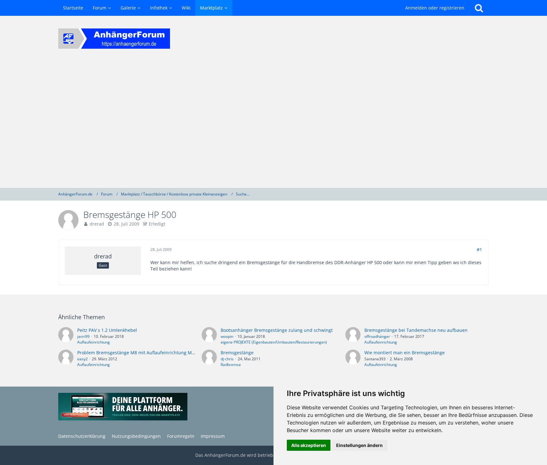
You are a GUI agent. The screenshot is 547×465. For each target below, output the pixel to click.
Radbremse (231, 364)
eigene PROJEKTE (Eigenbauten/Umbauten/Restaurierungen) (274, 342)
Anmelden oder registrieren (434, 8)
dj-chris (227, 359)
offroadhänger (377, 336)
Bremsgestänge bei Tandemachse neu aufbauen (416, 330)
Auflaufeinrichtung (93, 342)
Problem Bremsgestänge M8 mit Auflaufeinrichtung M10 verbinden (148, 353)
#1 (479, 249)
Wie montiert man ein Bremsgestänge (404, 353)
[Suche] (479, 8)
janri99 (83, 336)
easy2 (82, 359)
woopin (227, 336)
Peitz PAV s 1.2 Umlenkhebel (107, 330)
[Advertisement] (273, 124)
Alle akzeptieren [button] (308, 445)
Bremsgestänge (237, 353)
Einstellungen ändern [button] (359, 445)
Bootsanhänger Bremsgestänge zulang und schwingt (277, 330)
